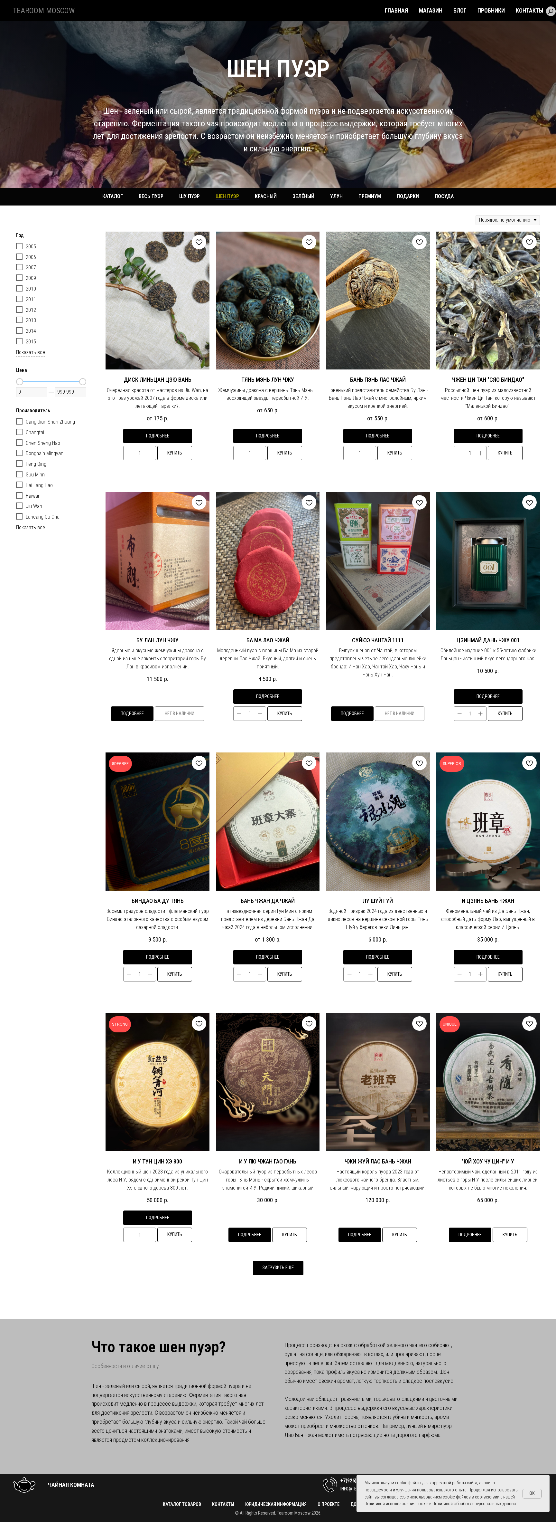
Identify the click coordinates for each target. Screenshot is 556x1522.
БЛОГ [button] (460, 10)
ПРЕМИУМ (369, 196)
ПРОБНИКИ (491, 10)
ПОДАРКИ (408, 196)
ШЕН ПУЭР (227, 196)
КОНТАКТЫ (529, 10)
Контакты (223, 1504)
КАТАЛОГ (112, 196)
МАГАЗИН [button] (430, 10)
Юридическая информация (276, 1504)
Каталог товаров (182, 1504)
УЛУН (336, 196)
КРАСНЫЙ (266, 196)
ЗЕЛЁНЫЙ (303, 196)
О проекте (328, 1504)
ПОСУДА (444, 196)
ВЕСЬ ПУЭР (151, 196)
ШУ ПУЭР (189, 196)
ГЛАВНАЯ (396, 10)
